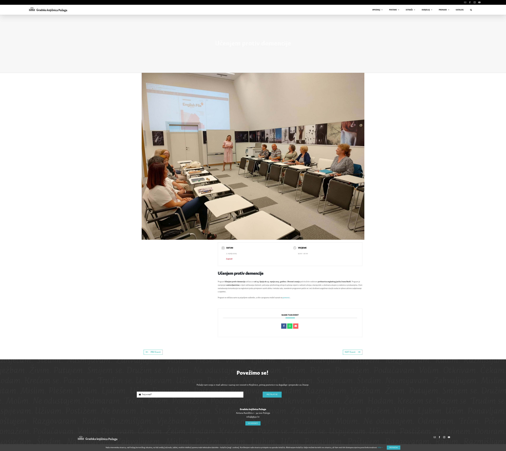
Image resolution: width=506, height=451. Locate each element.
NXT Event (350, 352)
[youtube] (449, 437)
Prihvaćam (393, 447)
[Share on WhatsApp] (289, 326)
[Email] (295, 326)
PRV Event (156, 352)
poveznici (286, 298)
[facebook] (439, 437)
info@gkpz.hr (253, 417)
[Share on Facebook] (283, 326)
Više (379, 447)
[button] (471, 9)
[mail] (435, 437)
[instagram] (444, 437)
